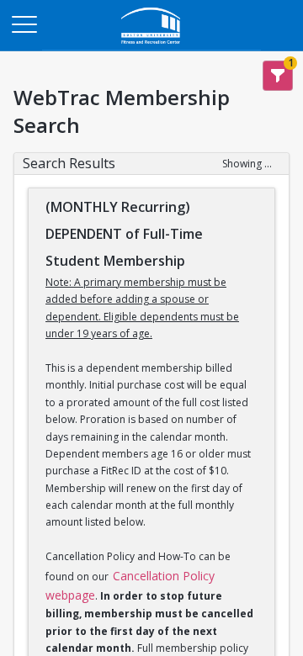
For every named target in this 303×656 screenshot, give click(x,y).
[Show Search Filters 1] (277, 75)
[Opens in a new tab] (151, 46)
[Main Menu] (23, 23)
